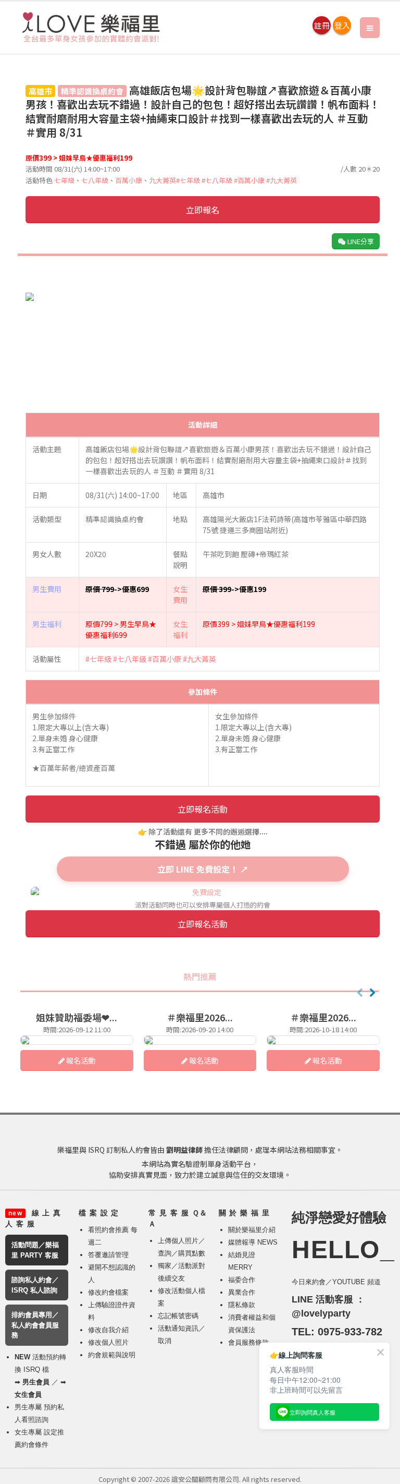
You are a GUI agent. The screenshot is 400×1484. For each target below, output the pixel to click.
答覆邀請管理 (108, 1255)
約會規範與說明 (111, 1355)
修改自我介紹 (108, 1330)
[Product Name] (77, 1040)
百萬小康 (128, 180)
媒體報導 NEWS (253, 1242)
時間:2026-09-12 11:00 (76, 1029)
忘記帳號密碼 (178, 1316)
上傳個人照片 (178, 1241)
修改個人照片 (108, 1342)
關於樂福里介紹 (252, 1230)
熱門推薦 (200, 976)
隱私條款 (241, 1305)
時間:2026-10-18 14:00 (323, 1029)
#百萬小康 (249, 180)
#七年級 (188, 180)
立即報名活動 (203, 809)
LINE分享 (360, 241)
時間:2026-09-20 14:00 (199, 1029)
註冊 (322, 25)
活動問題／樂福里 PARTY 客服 (35, 1250)
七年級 (64, 180)
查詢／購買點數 (181, 1253)
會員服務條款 (248, 1342)
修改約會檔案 (108, 1292)
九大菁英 (162, 180)
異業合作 (241, 1292)
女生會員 (28, 1394)
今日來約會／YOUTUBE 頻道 (336, 1282)
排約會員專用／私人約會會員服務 (35, 1325)
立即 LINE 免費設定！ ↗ (202, 869)
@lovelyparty (321, 1313)
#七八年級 (217, 180)
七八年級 (94, 180)
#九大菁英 (281, 180)
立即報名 (202, 209)
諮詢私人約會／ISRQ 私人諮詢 (35, 1285)
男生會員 (35, 1382)
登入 (342, 25)
